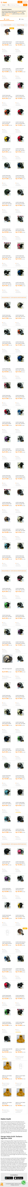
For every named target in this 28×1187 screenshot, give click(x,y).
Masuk (24, 2)
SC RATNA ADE (18, 1084)
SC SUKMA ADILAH (6, 1111)
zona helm (4, 50)
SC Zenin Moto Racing (6, 677)
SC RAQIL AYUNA (5, 1084)
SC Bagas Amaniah (19, 1057)
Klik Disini (7, 15)
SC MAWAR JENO (19, 1111)
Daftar (20, 2)
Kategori (4, 4)
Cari (25, 5)
